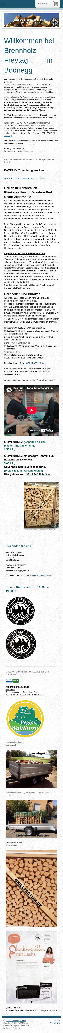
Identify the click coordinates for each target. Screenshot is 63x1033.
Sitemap (22, 1021)
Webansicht (55, 1023)
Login (57, 1020)
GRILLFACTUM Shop (36, 363)
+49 (15, 565)
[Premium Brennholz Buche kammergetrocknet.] (41, 505)
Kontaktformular (38, 576)
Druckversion (12, 1021)
